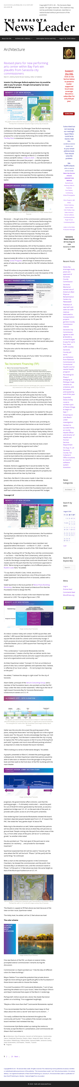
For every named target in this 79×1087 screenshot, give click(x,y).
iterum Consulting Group (35, 683)
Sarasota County (46, 1040)
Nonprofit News (38, 1038)
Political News (24, 1040)
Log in (65, 586)
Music (30, 1038)
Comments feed (69, 592)
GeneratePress (46, 1084)
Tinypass (9, 1044)
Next (17, 1056)
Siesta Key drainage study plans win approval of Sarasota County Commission (69, 274)
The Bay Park (9, 138)
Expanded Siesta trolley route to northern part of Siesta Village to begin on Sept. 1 (69, 404)
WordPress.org (68, 595)
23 (12, 1056)
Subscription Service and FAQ (46, 38)
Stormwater (20, 1042)
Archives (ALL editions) (22, 38)
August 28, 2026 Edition (67, 38)
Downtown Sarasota (15, 1038)
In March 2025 (28, 158)
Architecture (10, 1036)
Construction (47, 1036)
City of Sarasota (20, 1036)
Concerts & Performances (34, 1036)
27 (74, 534)
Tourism (33, 1042)
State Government (10, 1042)
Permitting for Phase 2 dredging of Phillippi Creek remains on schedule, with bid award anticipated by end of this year (69, 384)
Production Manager (69, 229)
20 (74, 528)
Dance (6, 1038)
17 (69, 528)
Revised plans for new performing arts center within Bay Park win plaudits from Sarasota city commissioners (26, 68)
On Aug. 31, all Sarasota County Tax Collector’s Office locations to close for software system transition (69, 457)
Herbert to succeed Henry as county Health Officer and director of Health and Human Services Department (68, 435)
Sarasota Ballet (35, 1040)
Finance (25, 1038)
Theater (27, 1042)
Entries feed (67, 589)
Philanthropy (16, 1040)
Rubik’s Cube (9, 568)
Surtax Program (16, 260)
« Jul (64, 546)
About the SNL (6, 38)
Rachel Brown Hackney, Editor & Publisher (69, 185)
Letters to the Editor (69, 227)
